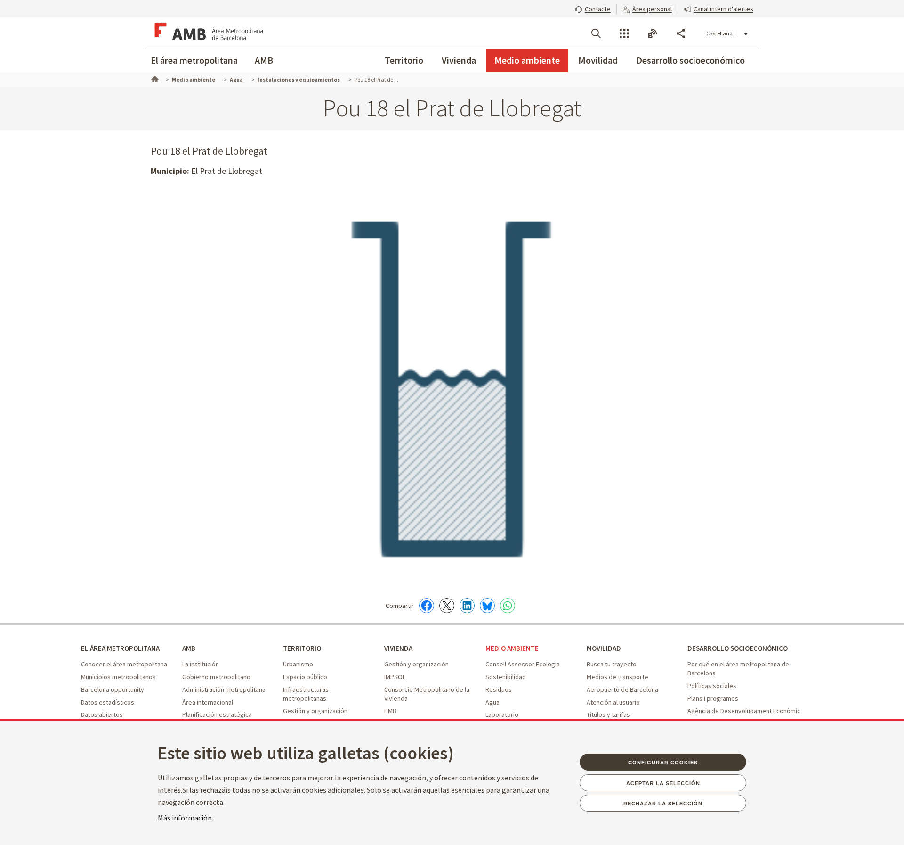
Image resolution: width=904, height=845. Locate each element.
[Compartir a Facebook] (426, 605)
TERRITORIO (302, 648)
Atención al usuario (613, 702)
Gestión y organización (315, 710)
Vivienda (459, 60)
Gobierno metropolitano (216, 677)
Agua (492, 702)
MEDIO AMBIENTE (512, 648)
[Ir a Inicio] (154, 78)
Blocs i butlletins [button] (652, 33)
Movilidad (598, 60)
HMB (390, 710)
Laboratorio (501, 714)
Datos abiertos (102, 714)
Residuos (498, 689)
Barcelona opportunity (112, 689)
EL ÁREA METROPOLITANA (120, 648)
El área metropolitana (194, 60)
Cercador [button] (596, 33)
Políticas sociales (711, 685)
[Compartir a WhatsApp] (507, 605)
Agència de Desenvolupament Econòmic (743, 710)
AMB (264, 60)
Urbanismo (298, 664)
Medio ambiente (527, 60)
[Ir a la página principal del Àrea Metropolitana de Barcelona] (207, 33)
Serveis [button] (624, 33)
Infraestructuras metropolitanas (306, 694)
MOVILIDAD (604, 648)
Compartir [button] (681, 33)
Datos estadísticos (107, 702)
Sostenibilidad (505, 677)
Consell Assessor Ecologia (522, 664)
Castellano (719, 33)
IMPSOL (394, 677)
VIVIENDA (398, 648)
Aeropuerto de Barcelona (622, 689)
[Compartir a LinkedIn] (467, 605)
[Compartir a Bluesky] (487, 605)
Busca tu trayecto (612, 664)
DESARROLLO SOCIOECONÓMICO (737, 648)
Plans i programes (712, 698)
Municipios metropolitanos (118, 677)
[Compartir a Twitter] (446, 605)
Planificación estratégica (217, 714)
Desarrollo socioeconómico (690, 60)
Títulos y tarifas (608, 714)
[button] (593, 8)
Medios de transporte (617, 677)
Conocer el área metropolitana (124, 664)
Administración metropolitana (224, 689)
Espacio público (305, 677)
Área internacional (207, 702)
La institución (200, 664)
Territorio (404, 60)
